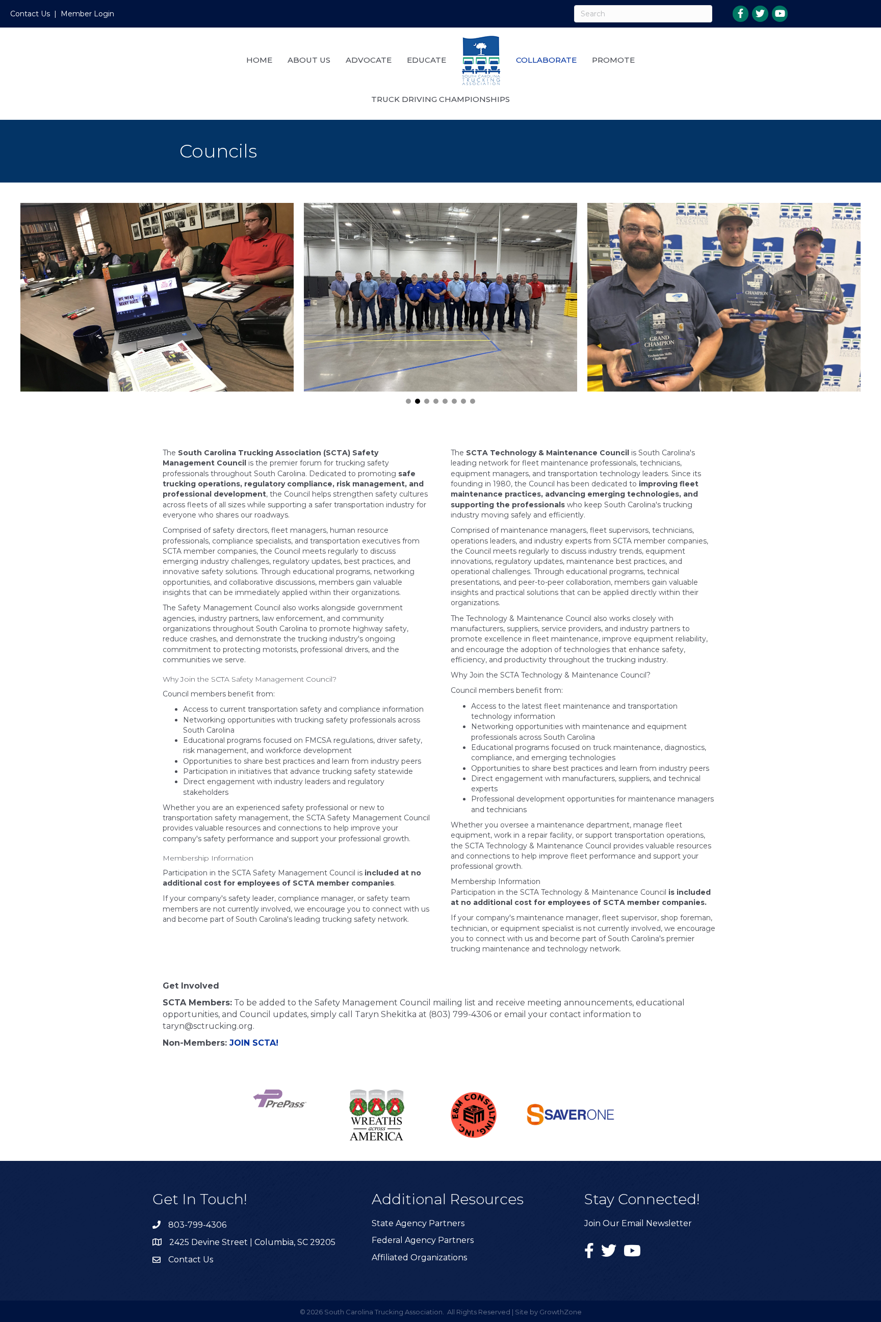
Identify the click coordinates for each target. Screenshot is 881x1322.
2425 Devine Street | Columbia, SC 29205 (252, 1242)
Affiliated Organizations (419, 1257)
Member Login (87, 13)
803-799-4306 (197, 1225)
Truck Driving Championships (440, 99)
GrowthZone (560, 1312)
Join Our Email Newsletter (638, 1223)
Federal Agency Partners (423, 1240)
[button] (408, 401)
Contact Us (30, 13)
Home (259, 60)
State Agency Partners (418, 1223)
